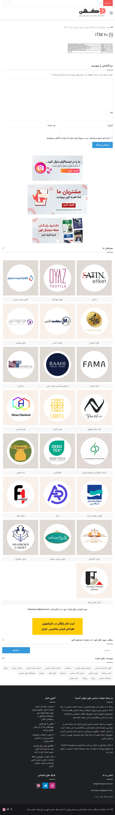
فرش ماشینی (92, 673)
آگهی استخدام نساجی (103, 668)
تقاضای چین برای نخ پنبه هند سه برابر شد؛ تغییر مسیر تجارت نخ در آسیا (43, 749)
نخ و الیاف (52, 673)
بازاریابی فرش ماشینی (83, 668)
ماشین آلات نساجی (77, 673)
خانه (109, 27)
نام (111, 112)
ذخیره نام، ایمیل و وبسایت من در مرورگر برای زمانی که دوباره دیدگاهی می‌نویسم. (78, 138)
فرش (5, 668)
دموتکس (68, 668)
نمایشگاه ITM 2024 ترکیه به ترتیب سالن (89, 27)
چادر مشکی (73, 678)
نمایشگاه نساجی (105, 678)
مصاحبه (63, 673)
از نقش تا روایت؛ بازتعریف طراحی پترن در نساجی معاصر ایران (77, 3)
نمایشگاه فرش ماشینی (27, 673)
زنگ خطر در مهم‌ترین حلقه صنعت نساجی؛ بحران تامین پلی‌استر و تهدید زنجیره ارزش (42, 761)
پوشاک (84, 678)
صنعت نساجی (17, 668)
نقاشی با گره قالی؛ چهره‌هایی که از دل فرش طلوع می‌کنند (43, 727)
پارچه (93, 678)
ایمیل (110, 125)
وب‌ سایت (51, 125)
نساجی (41, 673)
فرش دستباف (106, 673)
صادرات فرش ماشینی (52, 668)
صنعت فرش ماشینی (33, 668)
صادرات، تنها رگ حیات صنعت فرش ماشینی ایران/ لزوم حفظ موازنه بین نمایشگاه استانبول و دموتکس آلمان (42, 713)
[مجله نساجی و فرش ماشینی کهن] (91, 13)
